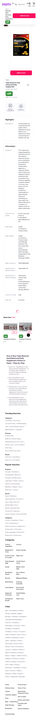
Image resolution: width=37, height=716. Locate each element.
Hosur (23, 635)
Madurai (21, 650)
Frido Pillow (16, 457)
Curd (6, 523)
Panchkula (15, 659)
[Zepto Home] (6, 4)
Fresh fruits (17, 529)
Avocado (8, 472)
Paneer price (18, 535)
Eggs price (21, 526)
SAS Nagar (16, 668)
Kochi (20, 644)
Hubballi (7, 638)
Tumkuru (12, 671)
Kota (12, 647)
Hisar (18, 635)
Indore (22, 638)
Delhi (23, 626)
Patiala (7, 662)
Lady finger (8, 481)
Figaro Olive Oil (14, 502)
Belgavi (19, 614)
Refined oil (20, 532)
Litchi (22, 442)
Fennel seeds (15, 484)
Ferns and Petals (21, 514)
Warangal (22, 677)
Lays (6, 502)
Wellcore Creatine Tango (12, 439)
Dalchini (7, 484)
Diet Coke (8, 448)
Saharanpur (8, 668)
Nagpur (13, 656)
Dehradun (17, 626)
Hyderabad (14, 638)
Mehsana (14, 653)
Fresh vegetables (10, 532)
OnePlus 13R (9, 436)
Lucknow (8, 650)
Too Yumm (19, 499)
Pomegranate (9, 475)
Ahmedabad (13, 610)
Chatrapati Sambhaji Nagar (13, 620)
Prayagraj (13, 662)
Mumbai (20, 653)
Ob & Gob (8, 457)
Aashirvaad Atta (10, 499)
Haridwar (13, 635)
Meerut (7, 653)
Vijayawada (14, 677)
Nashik (19, 656)
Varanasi (20, 674)
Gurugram (22, 632)
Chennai (7, 623)
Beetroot (17, 475)
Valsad (14, 674)
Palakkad (8, 659)
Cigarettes (14, 520)
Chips (21, 520)
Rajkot (12, 665)
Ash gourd (8, 478)
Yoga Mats (19, 430)
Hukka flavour (13, 523)
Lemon (21, 481)
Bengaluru (8, 617)
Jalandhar (13, 641)
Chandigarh (22, 617)
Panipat (21, 659)
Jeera (20, 487)
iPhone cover (9, 445)
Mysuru (7, 656)
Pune (6, 665)
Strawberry (15, 472)
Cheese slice (9, 529)
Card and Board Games (16, 427)
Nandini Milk (9, 505)
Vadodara (8, 674)
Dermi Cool (8, 460)
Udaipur (18, 671)
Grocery (7, 520)
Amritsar (7, 614)
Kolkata (7, 647)
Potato (15, 481)
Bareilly (14, 614)
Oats (6, 427)
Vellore (7, 677)
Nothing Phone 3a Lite (12, 442)
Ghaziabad (15, 629)
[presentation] (9, 80)
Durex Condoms (10, 514)
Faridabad (8, 629)
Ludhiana (15, 650)
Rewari (17, 665)
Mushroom (8, 490)
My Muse (13, 496)
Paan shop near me (11, 526)
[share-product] (28, 85)
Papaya (14, 487)
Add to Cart (24, 16)
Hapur (7, 635)
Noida (24, 656)
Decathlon (16, 460)
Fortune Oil (8, 511)
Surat (6, 671)
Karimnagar (8, 644)
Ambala (20, 610)
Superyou (16, 511)
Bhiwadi (15, 617)
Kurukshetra (19, 647)
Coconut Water (19, 445)
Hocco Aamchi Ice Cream (13, 451)
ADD (14, 332)
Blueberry (8, 487)
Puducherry (21, 662)
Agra (6, 610)
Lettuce (15, 490)
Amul (15, 505)
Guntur (15, 632)
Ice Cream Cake (10, 424)
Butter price (8, 535)
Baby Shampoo (9, 430)
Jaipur (7, 641)
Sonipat (23, 668)
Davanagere (9, 626)
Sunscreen (16, 421)
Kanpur (19, 641)
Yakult (7, 496)
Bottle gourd (16, 478)
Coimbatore (15, 623)
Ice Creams (8, 421)
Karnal (15, 644)
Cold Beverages (21, 424)
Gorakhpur (8, 632)
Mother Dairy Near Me (12, 508)
